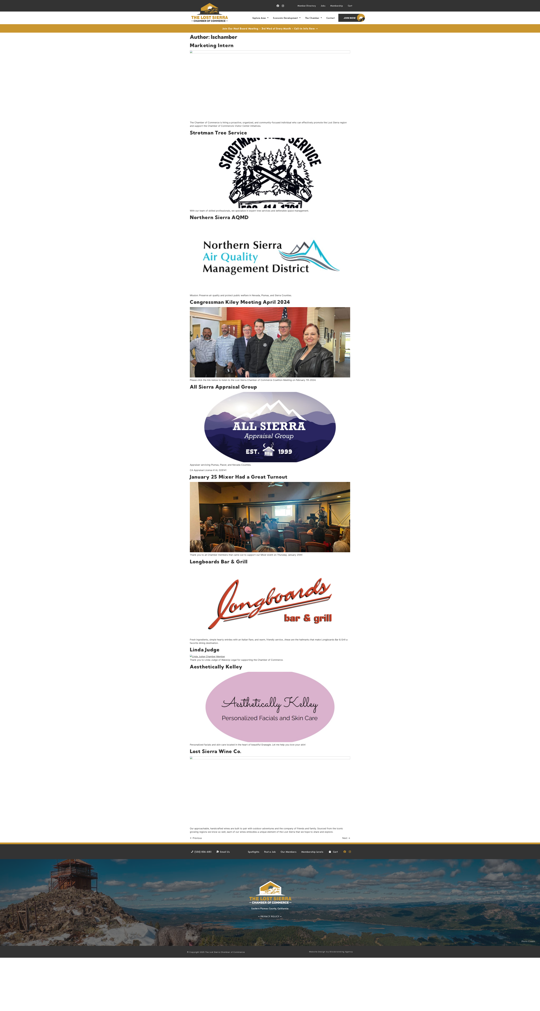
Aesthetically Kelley (216, 666)
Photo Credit (528, 941)
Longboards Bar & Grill (219, 561)
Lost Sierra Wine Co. (216, 751)
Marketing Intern (212, 45)
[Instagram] (282, 5)
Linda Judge (205, 649)
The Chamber (312, 17)
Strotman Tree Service (218, 133)
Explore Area (259, 17)
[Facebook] (277, 5)
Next (346, 838)
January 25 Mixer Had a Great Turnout (239, 477)
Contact (330, 17)
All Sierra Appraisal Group (223, 387)
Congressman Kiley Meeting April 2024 (240, 302)
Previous (196, 838)
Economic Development (285, 17)
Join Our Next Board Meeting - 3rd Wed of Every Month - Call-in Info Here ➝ (270, 28)
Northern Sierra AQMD (219, 217)
